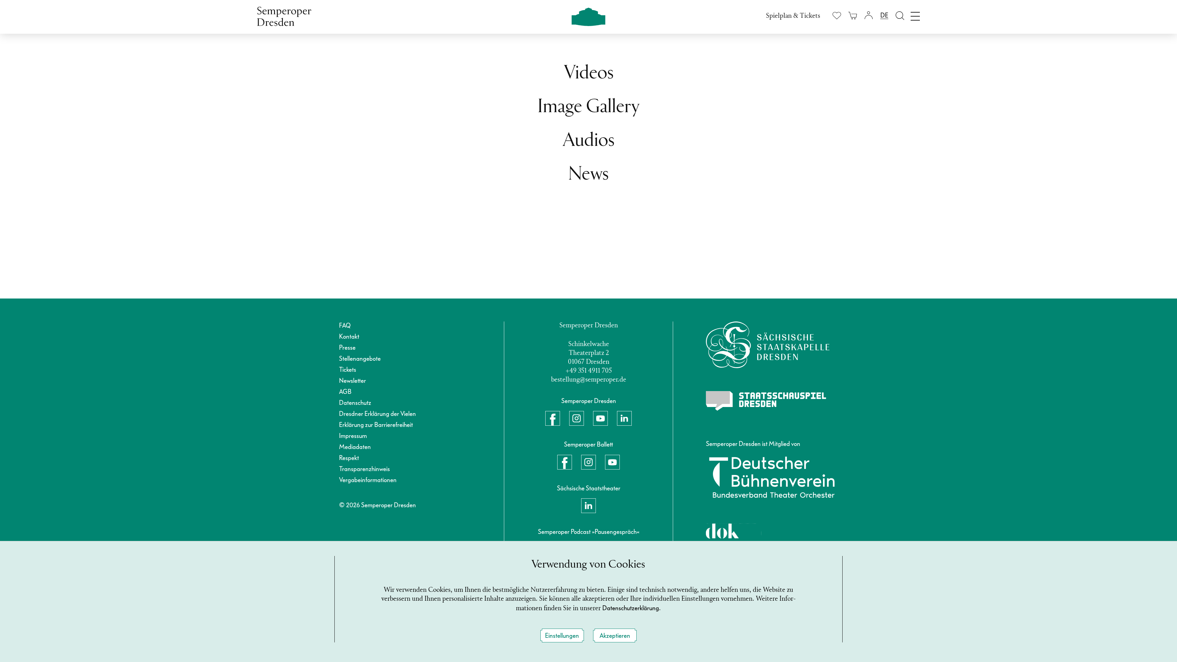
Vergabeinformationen (368, 480)
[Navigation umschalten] (915, 14)
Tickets (347, 369)
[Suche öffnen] (900, 15)
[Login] (869, 15)
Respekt (349, 458)
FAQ (345, 325)
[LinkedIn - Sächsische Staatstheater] (588, 505)
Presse (347, 347)
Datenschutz (355, 402)
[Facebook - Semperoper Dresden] (552, 418)
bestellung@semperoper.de (588, 380)
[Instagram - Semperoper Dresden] (576, 418)
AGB (345, 391)
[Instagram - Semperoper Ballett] (588, 462)
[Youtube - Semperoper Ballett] (612, 462)
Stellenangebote (360, 358)
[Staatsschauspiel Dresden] (766, 401)
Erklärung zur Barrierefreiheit (376, 424)
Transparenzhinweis (364, 469)
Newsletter (352, 380)
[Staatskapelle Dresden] (767, 344)
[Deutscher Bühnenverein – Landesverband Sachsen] (772, 477)
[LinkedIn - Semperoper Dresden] (624, 418)
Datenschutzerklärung (630, 608)
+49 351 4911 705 (589, 371)
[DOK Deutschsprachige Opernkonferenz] (733, 537)
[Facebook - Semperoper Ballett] (564, 462)
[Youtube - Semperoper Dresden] (600, 418)
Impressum (353, 435)
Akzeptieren (615, 635)
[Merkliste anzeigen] (837, 15)
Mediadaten (355, 446)
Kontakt (349, 336)
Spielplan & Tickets (793, 16)
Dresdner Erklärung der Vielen (377, 413)
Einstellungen (562, 635)
